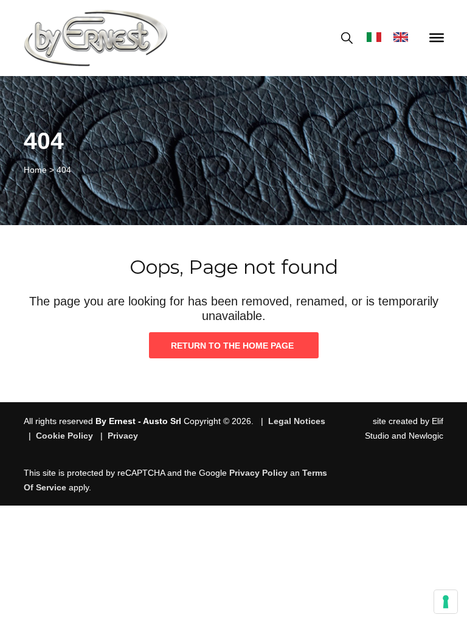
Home (35, 170)
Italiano (377, 38)
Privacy (123, 435)
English (403, 38)
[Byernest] (96, 38)
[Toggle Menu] (436, 37)
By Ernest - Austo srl (138, 421)
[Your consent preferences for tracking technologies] (445, 601)
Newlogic (426, 435)
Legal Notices (296, 421)
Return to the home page (232, 345)
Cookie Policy (64, 435)
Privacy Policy (258, 473)
